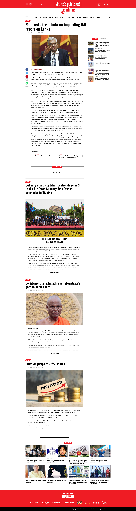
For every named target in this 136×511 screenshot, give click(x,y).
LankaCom (103, 509)
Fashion (73, 17)
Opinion (62, 17)
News (40, 17)
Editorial (68, 17)
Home (36, 17)
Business (56, 17)
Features (45, 17)
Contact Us (98, 17)
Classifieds (85, 17)
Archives (92, 17)
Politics (79, 17)
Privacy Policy (29, 509)
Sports (51, 17)
